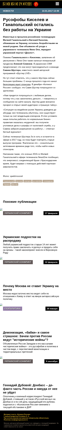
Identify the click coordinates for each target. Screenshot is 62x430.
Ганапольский (9, 181)
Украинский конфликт (18, 213)
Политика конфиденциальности (16, 420)
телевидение (48, 181)
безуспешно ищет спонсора (17, 84)
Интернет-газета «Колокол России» (17, 414)
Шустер (15, 184)
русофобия (37, 181)
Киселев (19, 181)
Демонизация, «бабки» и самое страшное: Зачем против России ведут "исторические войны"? (27, 336)
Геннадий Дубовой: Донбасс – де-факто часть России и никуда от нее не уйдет (30, 389)
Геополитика (13, 308)
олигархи (27, 181)
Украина (7, 184)
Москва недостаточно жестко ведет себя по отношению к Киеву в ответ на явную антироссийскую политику (31, 296)
